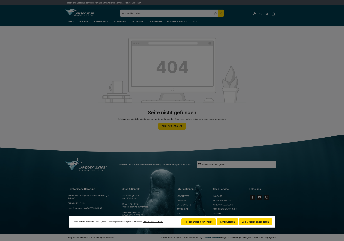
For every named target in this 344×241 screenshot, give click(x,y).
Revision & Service (222, 200)
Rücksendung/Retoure (225, 209)
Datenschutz (184, 205)
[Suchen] (215, 13)
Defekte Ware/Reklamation (222, 215)
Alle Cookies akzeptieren (255, 221)
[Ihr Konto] (267, 14)
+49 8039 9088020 (131, 212)
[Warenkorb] (273, 14)
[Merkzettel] (260, 14)
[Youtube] (259, 197)
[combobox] (166, 13)
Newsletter (183, 196)
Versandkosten (211, 237)
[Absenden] (273, 164)
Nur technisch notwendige (198, 221)
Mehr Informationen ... (153, 222)
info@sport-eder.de (132, 215)
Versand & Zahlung (223, 205)
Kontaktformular (92, 208)
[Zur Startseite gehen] (79, 11)
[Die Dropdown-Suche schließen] (221, 13)
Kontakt (217, 196)
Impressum (182, 209)
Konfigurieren (227, 221)
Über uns (181, 200)
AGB (179, 213)
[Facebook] (252, 197)
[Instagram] (266, 197)
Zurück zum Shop (172, 126)
